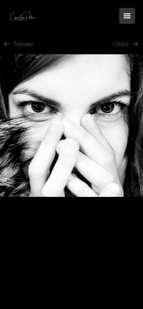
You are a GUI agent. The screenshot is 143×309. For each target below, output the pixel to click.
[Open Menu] (127, 16)
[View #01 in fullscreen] (71, 200)
